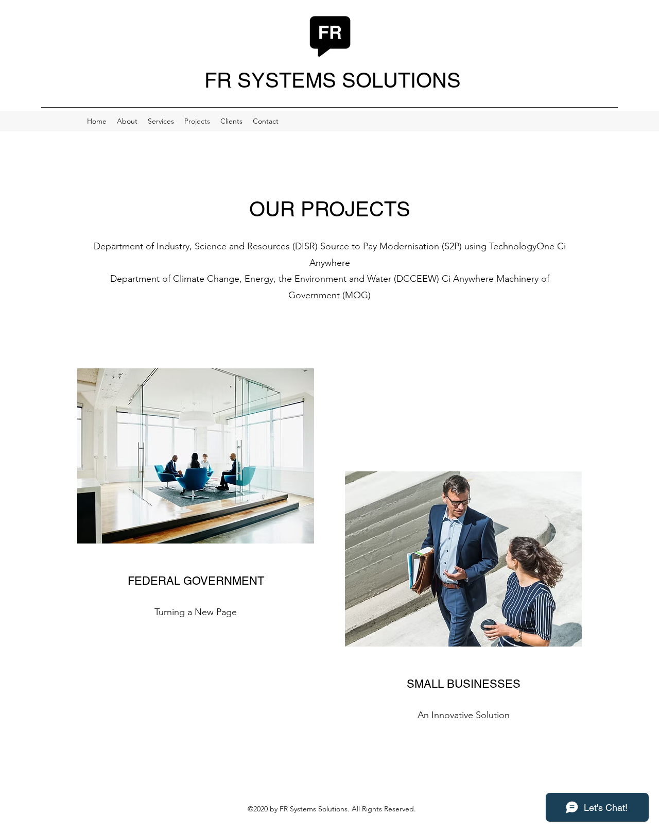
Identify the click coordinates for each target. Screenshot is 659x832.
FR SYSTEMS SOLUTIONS (332, 80)
